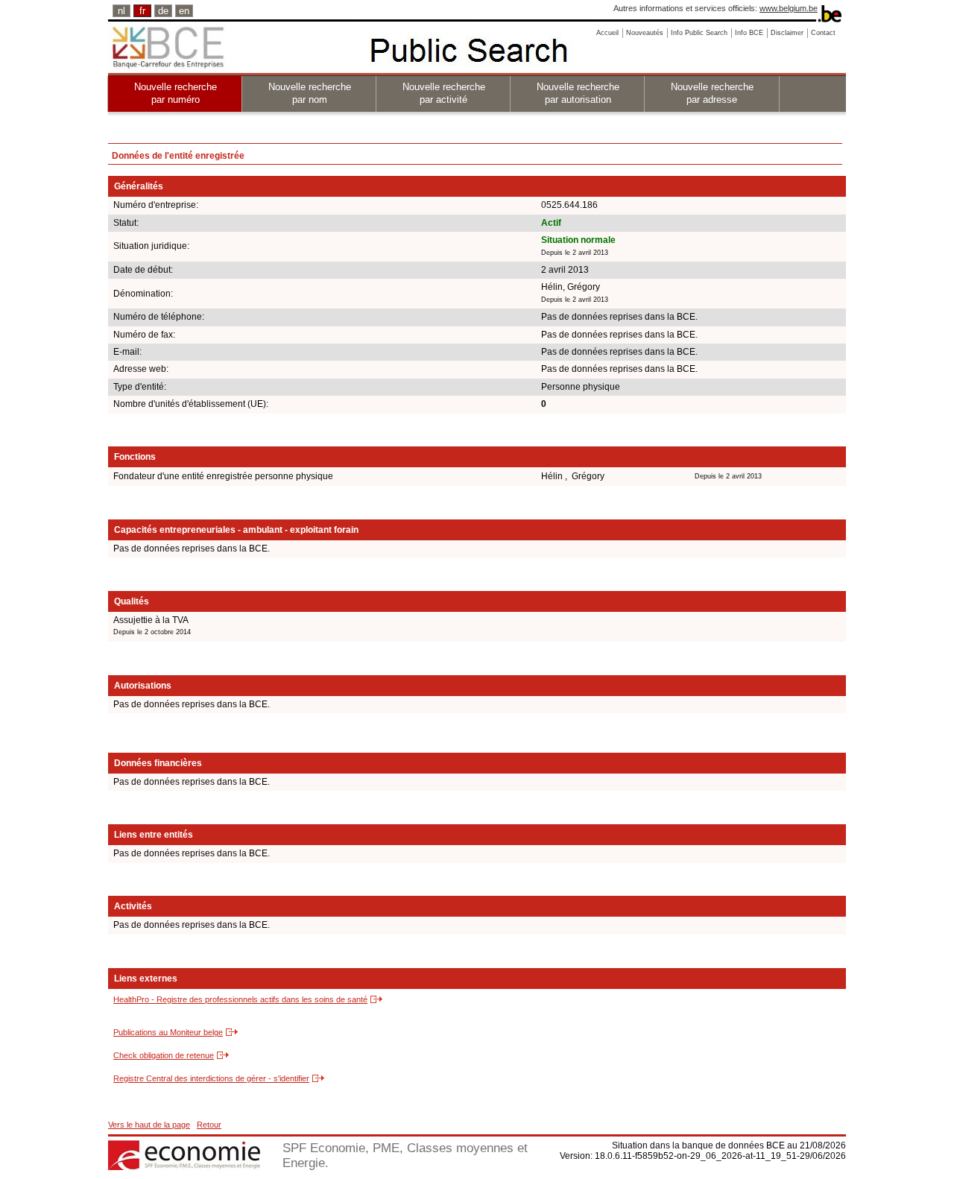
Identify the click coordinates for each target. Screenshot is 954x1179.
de (163, 10)
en (184, 10)
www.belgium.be (788, 8)
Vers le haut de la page (149, 1124)
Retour (209, 1124)
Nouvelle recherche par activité (443, 93)
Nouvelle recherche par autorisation (578, 93)
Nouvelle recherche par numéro (175, 93)
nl (121, 10)
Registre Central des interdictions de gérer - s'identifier (211, 1078)
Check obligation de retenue (163, 1055)
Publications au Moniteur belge (168, 1032)
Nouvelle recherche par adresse (712, 93)
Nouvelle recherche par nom (309, 93)
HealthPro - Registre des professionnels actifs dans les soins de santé (240, 999)
